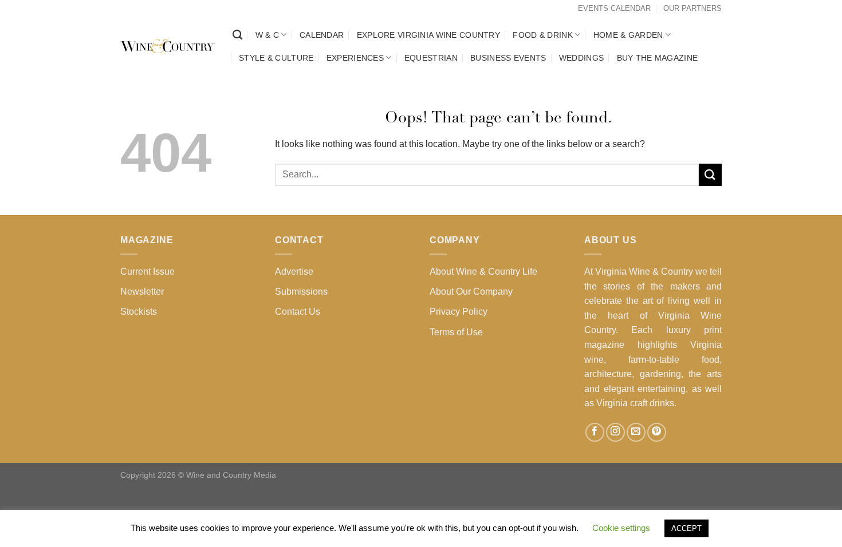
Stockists (138, 311)
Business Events (508, 57)
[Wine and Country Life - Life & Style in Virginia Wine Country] (167, 46)
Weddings (581, 57)
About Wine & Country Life (483, 271)
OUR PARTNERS (692, 8)
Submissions (301, 291)
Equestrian (431, 57)
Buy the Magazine (657, 57)
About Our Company (471, 291)
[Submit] (710, 175)
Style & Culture (276, 57)
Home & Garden (628, 34)
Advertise (294, 271)
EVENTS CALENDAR (614, 8)
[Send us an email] (636, 432)
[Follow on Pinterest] (656, 432)
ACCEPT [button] (686, 528)
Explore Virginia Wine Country (428, 34)
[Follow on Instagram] (615, 432)
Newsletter (142, 291)
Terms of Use (456, 332)
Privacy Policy (458, 311)
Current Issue (147, 271)
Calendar (322, 34)
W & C (267, 34)
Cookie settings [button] (621, 528)
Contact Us (297, 311)
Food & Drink (542, 34)
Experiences (355, 57)
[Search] (237, 35)
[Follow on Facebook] (594, 432)
